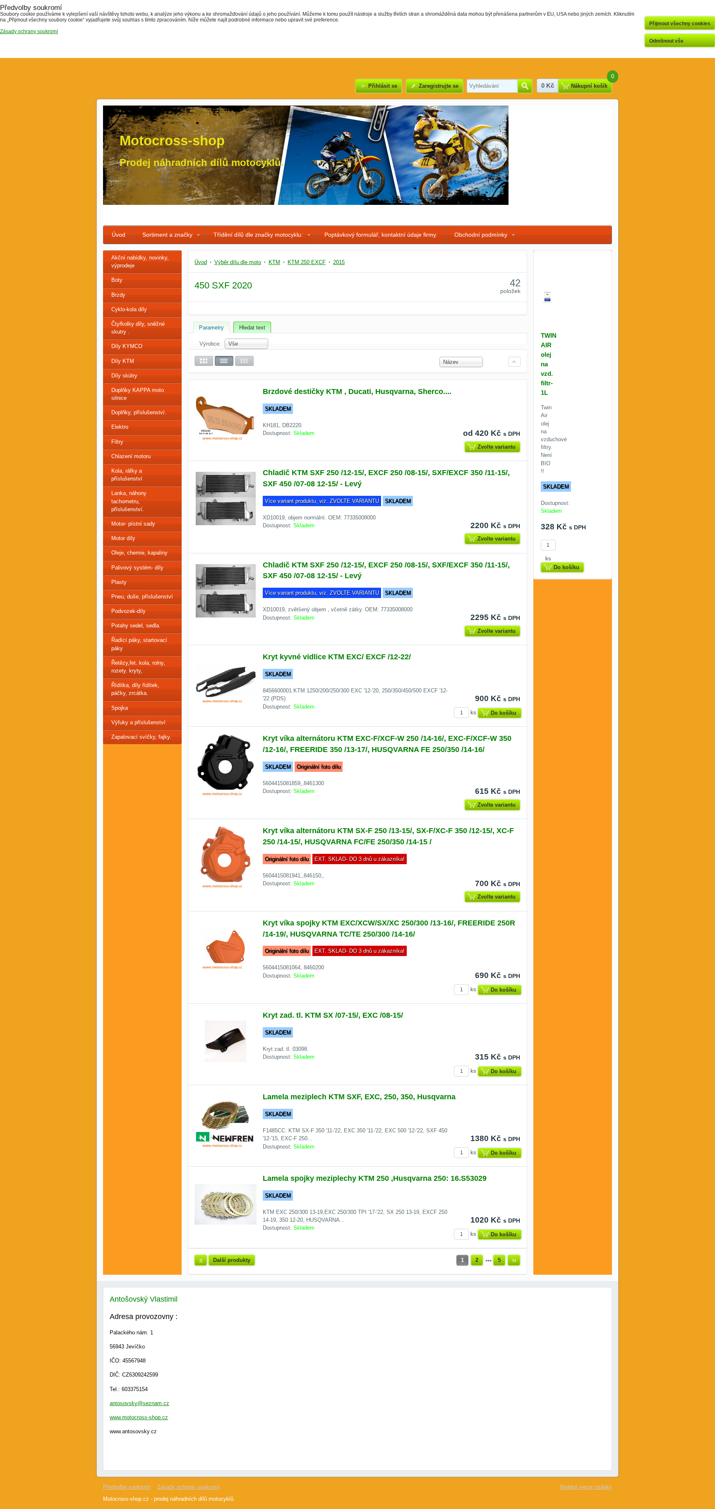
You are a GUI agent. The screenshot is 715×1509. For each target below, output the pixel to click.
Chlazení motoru (131, 456)
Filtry (117, 442)
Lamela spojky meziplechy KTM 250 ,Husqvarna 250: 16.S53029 (375, 1178)
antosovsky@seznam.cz (139, 1403)
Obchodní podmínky (480, 234)
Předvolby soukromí (127, 1487)
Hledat (525, 86)
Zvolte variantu (496, 447)
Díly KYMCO (126, 346)
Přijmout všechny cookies (679, 23)
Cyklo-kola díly (129, 309)
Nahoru (200, 1260)
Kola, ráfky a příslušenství (126, 475)
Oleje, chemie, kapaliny (139, 553)
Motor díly (123, 538)
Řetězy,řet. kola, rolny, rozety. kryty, (138, 667)
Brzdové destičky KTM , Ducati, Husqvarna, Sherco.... (357, 391)
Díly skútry (124, 375)
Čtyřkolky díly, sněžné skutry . (138, 328)
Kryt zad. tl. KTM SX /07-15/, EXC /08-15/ (333, 1015)
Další (514, 1260)
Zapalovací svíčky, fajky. (141, 737)
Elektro (119, 427)
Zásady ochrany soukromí (188, 1487)
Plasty (119, 582)
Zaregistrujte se (438, 86)
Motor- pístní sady (133, 524)
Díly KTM (122, 361)
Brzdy (118, 295)
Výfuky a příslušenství (138, 722)
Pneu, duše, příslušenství (142, 597)
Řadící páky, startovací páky (139, 644)
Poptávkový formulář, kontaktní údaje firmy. (380, 234)
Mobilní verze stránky (586, 1487)
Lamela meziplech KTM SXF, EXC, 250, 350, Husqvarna (359, 1097)
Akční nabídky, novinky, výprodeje (140, 262)
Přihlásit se (382, 86)
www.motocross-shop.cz (139, 1417)
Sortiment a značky (167, 234)
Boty (116, 280)
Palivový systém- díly (137, 568)
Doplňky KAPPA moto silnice (137, 394)
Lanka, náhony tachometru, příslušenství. (128, 501)
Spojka (119, 708)
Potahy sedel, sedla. (136, 625)
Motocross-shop (172, 140)
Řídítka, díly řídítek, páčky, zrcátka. (135, 689)
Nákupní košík (589, 86)
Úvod (118, 234)
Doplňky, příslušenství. (138, 412)
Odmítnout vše (666, 41)
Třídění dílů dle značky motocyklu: (258, 234)
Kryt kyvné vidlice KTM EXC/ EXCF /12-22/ (337, 657)
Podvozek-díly (128, 611)
